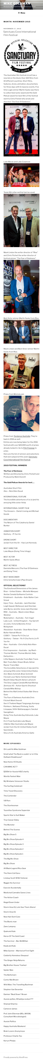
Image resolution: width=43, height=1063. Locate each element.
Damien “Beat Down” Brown (15, 994)
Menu (23, 13)
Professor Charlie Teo (13, 1036)
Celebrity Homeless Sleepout (16, 955)
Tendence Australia (22, 436)
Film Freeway (29, 448)
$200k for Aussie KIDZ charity (16, 772)
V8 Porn (7, 801)
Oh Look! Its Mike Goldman (15, 749)
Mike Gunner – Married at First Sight (19, 951)
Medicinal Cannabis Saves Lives (17, 893)
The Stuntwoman (11, 805)
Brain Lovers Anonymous (14, 1031)
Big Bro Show (9, 863)
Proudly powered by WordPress (16, 1057)
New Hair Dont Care (12, 917)
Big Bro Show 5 (10, 834)
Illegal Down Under (11, 902)
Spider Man (8, 970)
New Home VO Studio (13, 762)
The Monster (9, 825)
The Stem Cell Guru (12, 873)
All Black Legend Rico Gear (15, 868)
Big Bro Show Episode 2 (13, 849)
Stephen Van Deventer (13, 989)
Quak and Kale (10, 931)
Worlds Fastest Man (12, 776)
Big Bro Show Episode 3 (14, 844)
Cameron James (10, 1009)
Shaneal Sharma (10, 1004)
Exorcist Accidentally (12, 888)
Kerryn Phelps (10, 1041)
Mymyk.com (19, 394)
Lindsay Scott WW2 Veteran (16, 878)
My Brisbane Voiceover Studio (16, 781)
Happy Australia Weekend (14, 1026)
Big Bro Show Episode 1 (13, 854)
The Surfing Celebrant (13, 786)
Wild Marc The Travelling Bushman (18, 985)
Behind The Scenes (12, 830)
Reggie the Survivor (12, 883)
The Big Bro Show (11, 859)
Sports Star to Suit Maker (14, 815)
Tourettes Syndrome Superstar (17, 810)
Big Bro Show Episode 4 (14, 839)
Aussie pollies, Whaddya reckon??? (18, 999)
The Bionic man (10, 922)
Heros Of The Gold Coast (14, 936)
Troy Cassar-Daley (11, 820)
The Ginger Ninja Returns (14, 960)
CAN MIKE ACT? (10, 767)
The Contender (10, 796)
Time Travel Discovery (13, 791)
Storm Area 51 (10, 912)
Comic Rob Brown (11, 980)
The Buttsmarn (10, 975)
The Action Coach (11, 897)
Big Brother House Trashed (15, 965)
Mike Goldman (17, 3)
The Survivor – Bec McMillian (16, 941)
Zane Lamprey (10, 926)
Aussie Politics (10, 1021)
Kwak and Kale (10, 946)
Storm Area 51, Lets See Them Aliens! (20, 907)
